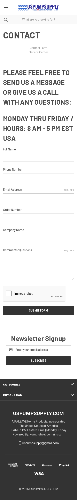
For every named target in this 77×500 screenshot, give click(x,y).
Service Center (38, 52)
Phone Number (13, 169)
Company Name (13, 230)
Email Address (38, 189)
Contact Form (38, 48)
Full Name (9, 149)
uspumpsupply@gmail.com (40, 443)
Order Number (12, 209)
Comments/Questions (38, 250)
